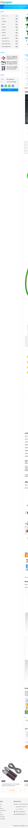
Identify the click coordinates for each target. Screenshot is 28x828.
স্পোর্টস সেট (9, 35)
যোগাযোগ (9, 89)
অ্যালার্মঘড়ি (9, 32)
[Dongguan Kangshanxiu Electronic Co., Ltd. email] (2, 86)
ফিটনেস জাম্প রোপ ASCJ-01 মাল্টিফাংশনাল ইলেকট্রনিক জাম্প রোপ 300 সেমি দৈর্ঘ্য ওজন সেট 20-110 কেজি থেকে (12, 57)
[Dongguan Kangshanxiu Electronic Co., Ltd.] (6, 2)
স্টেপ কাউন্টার (9, 21)
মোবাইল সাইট (2, 816)
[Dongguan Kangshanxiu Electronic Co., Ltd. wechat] (9, 86)
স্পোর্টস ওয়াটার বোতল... (9, 41)
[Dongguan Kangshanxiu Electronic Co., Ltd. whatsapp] (6, 86)
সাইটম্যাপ (1, 814)
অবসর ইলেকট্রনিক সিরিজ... (9, 46)
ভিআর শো (1, 808)
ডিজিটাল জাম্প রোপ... (9, 16)
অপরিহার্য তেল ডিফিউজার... (9, 43)
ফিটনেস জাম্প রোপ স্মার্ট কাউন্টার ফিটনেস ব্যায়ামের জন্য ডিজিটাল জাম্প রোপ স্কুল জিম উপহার (12, 68)
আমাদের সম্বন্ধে (3, 810)
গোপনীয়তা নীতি (2, 819)
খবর (0, 812)
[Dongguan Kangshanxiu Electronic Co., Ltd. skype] (13, 86)
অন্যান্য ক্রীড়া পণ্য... (9, 38)
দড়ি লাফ (9, 18)
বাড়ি (0, 804)
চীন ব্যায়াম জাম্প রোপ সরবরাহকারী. (19, 825)
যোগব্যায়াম (9, 30)
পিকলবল (9, 24)
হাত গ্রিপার (9, 27)
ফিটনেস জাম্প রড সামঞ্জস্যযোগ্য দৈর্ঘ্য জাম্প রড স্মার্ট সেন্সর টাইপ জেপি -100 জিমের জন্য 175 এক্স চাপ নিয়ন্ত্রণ (12, 63)
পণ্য (0, 806)
